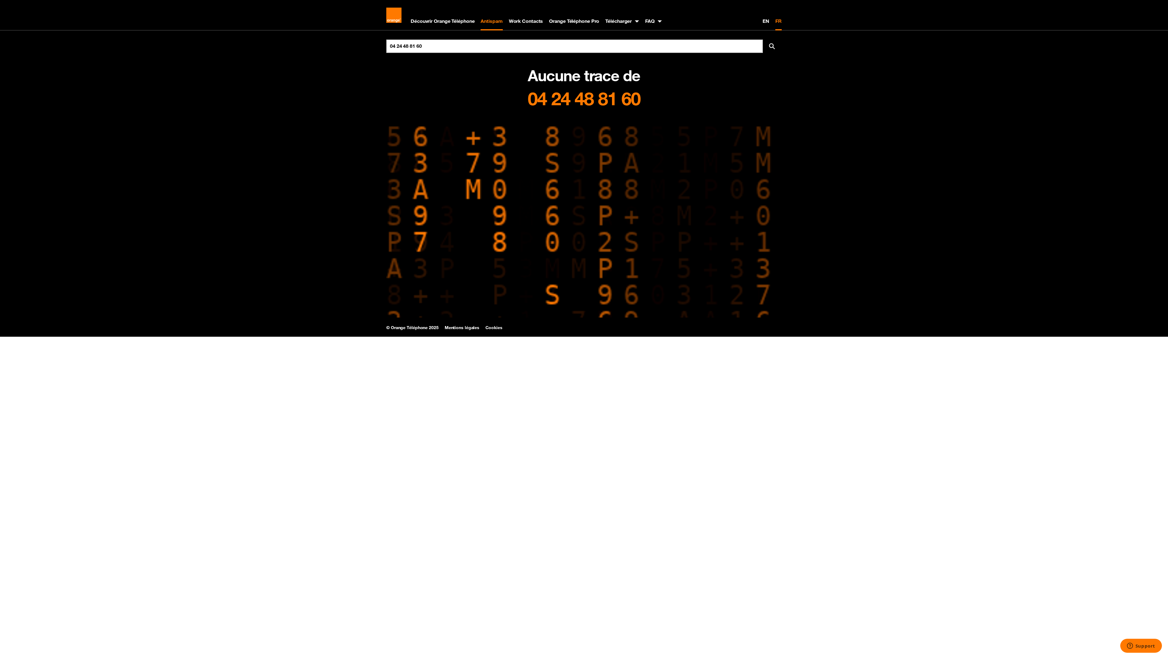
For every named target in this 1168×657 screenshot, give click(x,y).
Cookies (493, 327)
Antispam (491, 21)
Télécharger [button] (618, 21)
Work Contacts (526, 21)
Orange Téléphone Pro (574, 21)
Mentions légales (462, 327)
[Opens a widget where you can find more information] (1141, 646)
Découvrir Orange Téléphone (442, 21)
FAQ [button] (650, 21)
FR (778, 21)
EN (766, 21)
